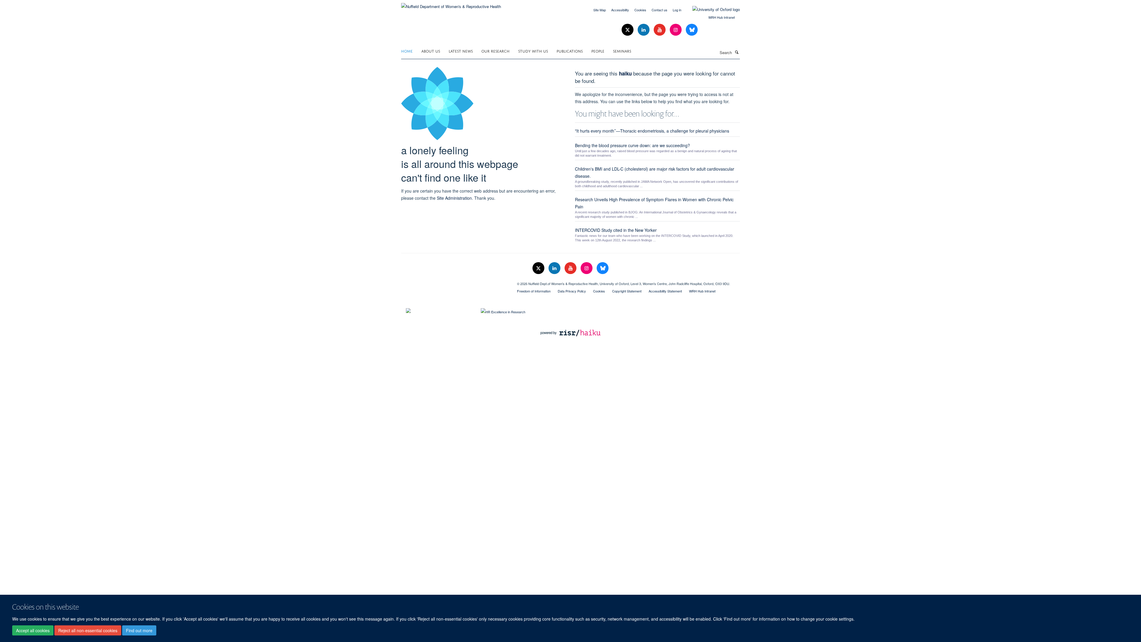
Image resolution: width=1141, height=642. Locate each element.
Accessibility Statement (665, 291)
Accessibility (620, 9)
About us (430, 51)
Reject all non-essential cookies (87, 630)
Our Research (495, 51)
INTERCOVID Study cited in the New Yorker (616, 230)
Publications (570, 51)
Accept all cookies (33, 630)
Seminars (622, 51)
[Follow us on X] (628, 30)
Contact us (659, 9)
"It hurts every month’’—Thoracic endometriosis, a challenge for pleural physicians (652, 131)
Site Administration (454, 198)
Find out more (139, 630)
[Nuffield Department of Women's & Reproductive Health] (451, 4)
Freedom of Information (534, 291)
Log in (677, 9)
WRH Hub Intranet (721, 17)
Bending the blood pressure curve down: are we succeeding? (632, 145)
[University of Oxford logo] (711, 9)
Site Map (599, 9)
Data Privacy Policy (572, 291)
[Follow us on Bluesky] (692, 30)
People (597, 51)
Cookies (640, 9)
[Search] (736, 52)
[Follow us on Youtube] (660, 30)
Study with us (533, 51)
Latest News (461, 51)
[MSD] (454, 281)
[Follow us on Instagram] (676, 30)
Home (407, 51)
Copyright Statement (627, 291)
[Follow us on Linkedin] (644, 30)
